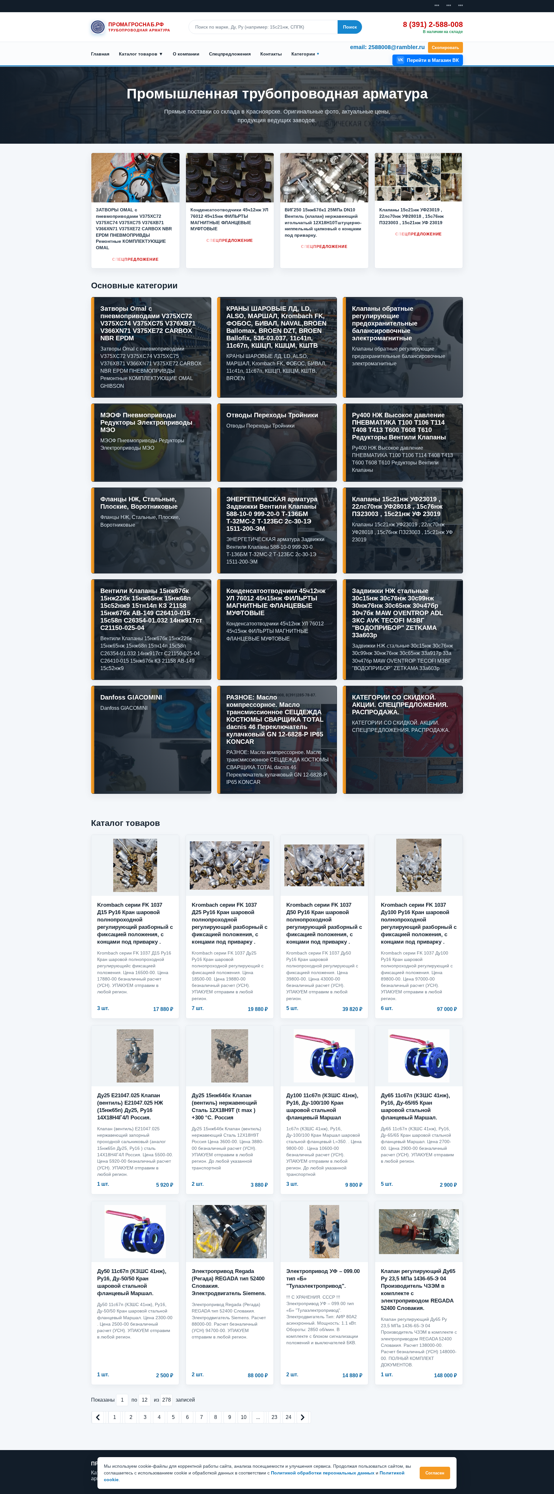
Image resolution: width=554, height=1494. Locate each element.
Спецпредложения (230, 53)
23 (274, 1417)
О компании (186, 53)
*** (436, 6)
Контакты (271, 53)
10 (244, 1417)
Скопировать (445, 47)
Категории (303, 53)
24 (288, 1417)
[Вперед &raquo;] (303, 1417)
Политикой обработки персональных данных (322, 1472)
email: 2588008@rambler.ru (387, 47)
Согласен (434, 1473)
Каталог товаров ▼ (141, 53)
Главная (100, 53)
